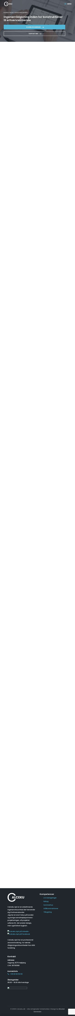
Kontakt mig (33, 34)
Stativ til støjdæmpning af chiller (36, 588)
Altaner (10, 238)
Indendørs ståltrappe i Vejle (57, 584)
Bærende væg (13, 266)
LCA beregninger (50, 898)
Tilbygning (11, 367)
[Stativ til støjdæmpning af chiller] (37, 580)
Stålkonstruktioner (14, 321)
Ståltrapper (44, 360)
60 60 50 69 (39, 142)
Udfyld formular (10, 822)
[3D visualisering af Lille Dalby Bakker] (37, 599)
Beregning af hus (14, 408)
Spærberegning (14, 343)
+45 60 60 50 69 (16, 974)
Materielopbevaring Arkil (16, 605)
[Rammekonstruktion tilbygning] (16, 579)
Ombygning (12, 378)
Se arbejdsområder (33, 27)
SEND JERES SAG (36, 150)
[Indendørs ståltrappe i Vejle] (58, 579)
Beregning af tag (45, 389)
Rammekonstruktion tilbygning (16, 584)
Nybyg (42, 293)
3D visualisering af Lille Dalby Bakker (36, 605)
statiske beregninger (30, 68)
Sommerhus (12, 332)
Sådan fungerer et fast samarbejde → (47, 547)
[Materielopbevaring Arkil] (16, 599)
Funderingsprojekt (14, 293)
